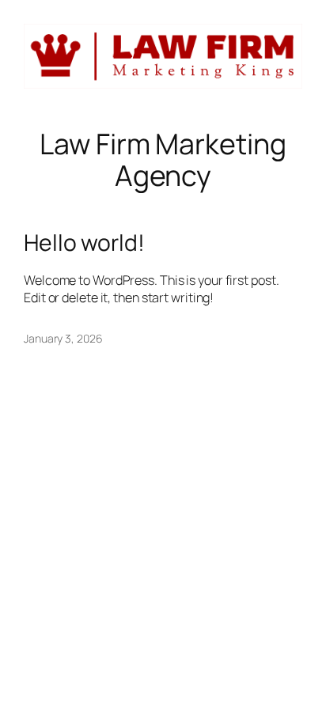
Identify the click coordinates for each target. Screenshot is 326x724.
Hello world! (84, 243)
